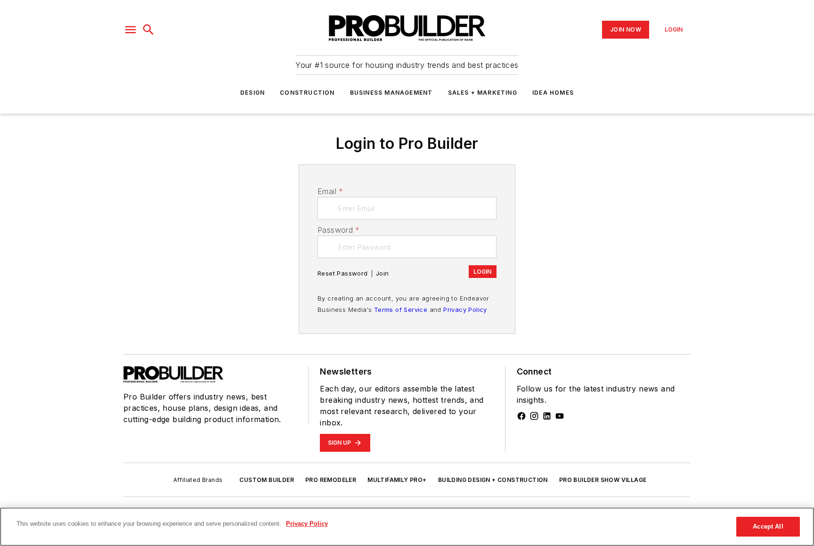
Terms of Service (400, 309)
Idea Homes (553, 92)
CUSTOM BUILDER (266, 479)
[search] (148, 30)
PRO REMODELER (330, 479)
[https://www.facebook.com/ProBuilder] (521, 416)
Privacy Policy (465, 309)
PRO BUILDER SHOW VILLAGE (603, 479)
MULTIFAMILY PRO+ (396, 479)
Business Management (391, 92)
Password (338, 230)
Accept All (768, 526)
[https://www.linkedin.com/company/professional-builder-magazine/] (547, 416)
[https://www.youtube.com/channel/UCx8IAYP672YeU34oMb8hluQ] (559, 416)
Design (252, 92)
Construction (307, 92)
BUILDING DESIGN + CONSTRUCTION (493, 479)
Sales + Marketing (482, 92)
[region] (407, 526)
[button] (130, 30)
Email (330, 191)
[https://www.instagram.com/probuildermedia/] (534, 416)
